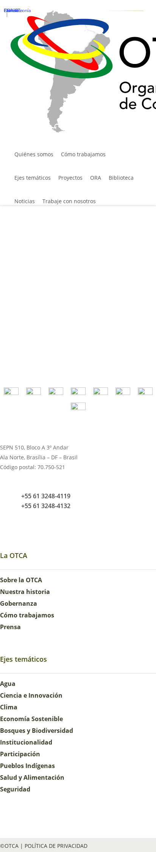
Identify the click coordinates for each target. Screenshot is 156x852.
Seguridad (15, 789)
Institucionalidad (26, 742)
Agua (8, 683)
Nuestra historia (25, 592)
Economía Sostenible (31, 719)
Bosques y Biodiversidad (36, 730)
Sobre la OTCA (21, 580)
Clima (8, 707)
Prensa (10, 627)
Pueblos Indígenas (27, 766)
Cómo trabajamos (27, 615)
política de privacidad (56, 845)
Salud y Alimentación (32, 777)
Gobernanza (18, 603)
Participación (20, 754)
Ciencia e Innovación (31, 695)
